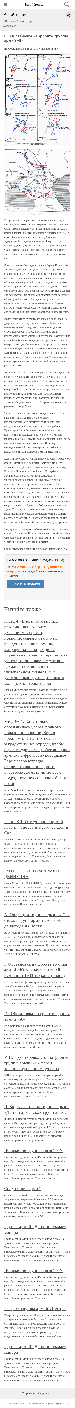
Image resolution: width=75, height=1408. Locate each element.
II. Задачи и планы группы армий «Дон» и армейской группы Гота (36, 1109)
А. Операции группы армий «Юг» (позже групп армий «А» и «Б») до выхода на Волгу (37, 920)
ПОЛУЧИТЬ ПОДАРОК (25, 584)
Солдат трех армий (22, 1188)
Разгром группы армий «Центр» (35, 1308)
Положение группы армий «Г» (33, 1150)
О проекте (28, 1393)
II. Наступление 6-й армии (19, 1404)
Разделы (43, 1393)
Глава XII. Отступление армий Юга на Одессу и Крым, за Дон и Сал (36, 827)
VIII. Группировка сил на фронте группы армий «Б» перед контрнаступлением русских (36, 1062)
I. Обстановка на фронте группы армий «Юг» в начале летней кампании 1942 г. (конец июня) (35, 969)
